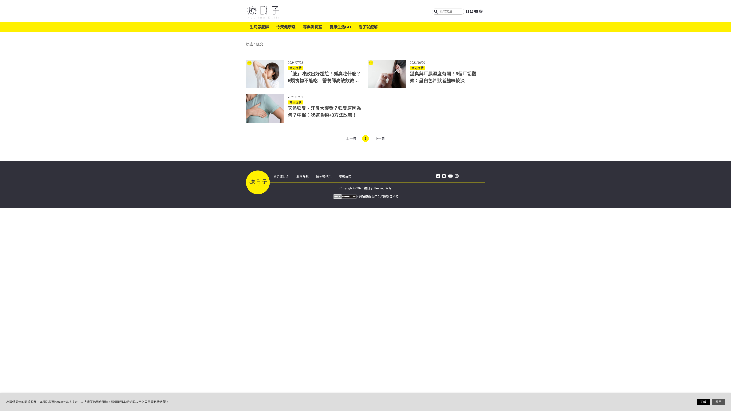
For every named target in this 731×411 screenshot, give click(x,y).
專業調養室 (312, 27)
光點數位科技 (389, 196)
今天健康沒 (285, 27)
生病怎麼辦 (259, 27)
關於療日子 (281, 176)
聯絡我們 (345, 176)
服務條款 (302, 176)
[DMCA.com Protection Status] (345, 196)
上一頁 (351, 138)
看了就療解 (368, 27)
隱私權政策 (323, 176)
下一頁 (380, 138)
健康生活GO (340, 27)
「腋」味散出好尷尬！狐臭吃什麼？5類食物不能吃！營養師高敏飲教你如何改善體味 (324, 80)
